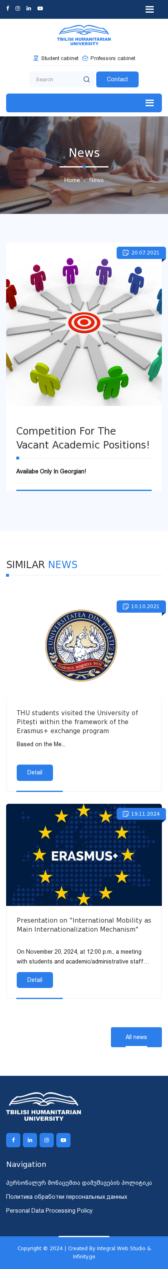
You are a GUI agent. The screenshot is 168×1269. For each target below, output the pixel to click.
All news (136, 1037)
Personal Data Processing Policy (49, 1210)
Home (72, 180)
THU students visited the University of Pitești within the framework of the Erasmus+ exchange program (77, 722)
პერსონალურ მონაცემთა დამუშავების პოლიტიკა (79, 1183)
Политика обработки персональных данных (66, 1196)
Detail (34, 772)
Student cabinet (59, 58)
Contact (117, 79)
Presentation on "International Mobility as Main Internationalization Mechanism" (84, 925)
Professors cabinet (113, 58)
